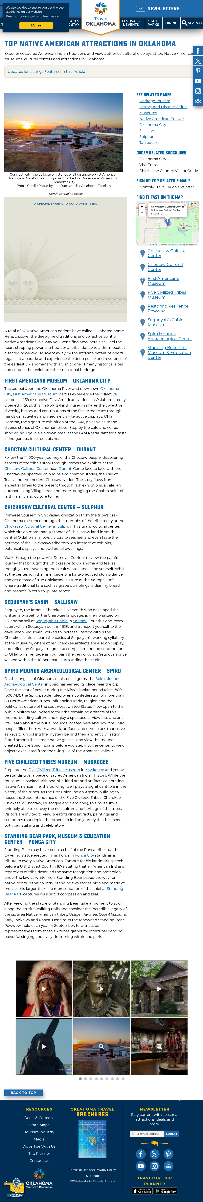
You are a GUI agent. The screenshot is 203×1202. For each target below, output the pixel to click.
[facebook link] (141, 1154)
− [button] (142, 212)
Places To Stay (72, 23)
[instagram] (198, 91)
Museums (148, 113)
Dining (171, 23)
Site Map (92, 1176)
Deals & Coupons (39, 1118)
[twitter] (198, 61)
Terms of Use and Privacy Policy (92, 1170)
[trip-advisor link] (168, 1166)
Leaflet (153, 244)
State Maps (39, 1125)
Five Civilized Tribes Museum (54, 770)
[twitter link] (155, 1154)
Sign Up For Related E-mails (163, 181)
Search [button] (195, 23)
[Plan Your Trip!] (14, 1188)
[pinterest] (198, 71)
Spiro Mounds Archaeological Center (170, 336)
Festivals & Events (131, 23)
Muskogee (94, 770)
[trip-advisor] (198, 101)
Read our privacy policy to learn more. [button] (32, 16)
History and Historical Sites (163, 107)
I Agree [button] (36, 25)
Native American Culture (161, 119)
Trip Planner (39, 1153)
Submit (171, 1134)
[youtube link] (141, 1166)
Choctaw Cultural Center (26, 468)
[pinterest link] (168, 1154)
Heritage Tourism (154, 101)
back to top (23, 1093)
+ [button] (142, 206)
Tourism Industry (39, 1132)
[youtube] (198, 81)
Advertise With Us (39, 1146)
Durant (65, 468)
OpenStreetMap (178, 244)
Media (39, 1139)
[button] (143, 254)
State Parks (153, 23)
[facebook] (198, 51)
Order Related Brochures (161, 152)
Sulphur (64, 526)
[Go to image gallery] (63, 171)
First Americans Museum (35, 394)
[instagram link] (155, 1166)
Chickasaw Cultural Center (28, 526)
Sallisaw (80, 621)
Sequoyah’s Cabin (52, 621)
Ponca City (85, 855)
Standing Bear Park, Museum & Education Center (169, 352)
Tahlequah (148, 142)
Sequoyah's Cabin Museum (166, 322)
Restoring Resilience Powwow (168, 308)
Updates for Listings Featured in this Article (46, 71)
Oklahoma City (152, 125)
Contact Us (39, 1161)
